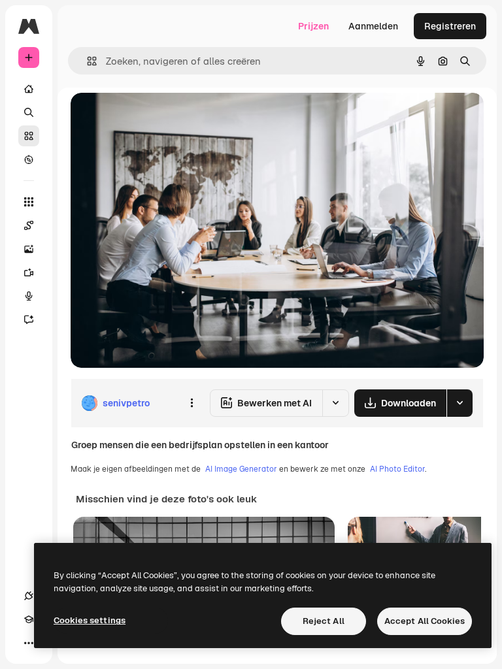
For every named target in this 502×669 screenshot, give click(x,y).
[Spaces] (28, 225)
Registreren (450, 26)
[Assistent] (28, 319)
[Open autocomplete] (87, 61)
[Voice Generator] (28, 296)
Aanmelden (373, 26)
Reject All (323, 621)
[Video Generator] (28, 272)
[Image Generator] (28, 248)
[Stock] (28, 135)
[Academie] (28, 619)
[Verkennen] (28, 159)
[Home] (28, 88)
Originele (156, 117)
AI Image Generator (241, 469)
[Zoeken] (28, 112)
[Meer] (28, 642)
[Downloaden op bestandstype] (459, 403)
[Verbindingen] (28, 595)
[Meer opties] (191, 403)
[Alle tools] (28, 201)
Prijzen (313, 26)
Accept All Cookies (424, 621)
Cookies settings (90, 620)
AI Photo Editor (397, 469)
